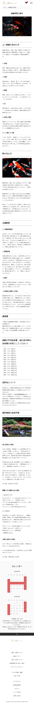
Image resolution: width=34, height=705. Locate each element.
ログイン (17, 688)
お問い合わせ (17, 695)
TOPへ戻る (17, 634)
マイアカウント (17, 681)
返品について (17, 656)
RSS (15, 676)
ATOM (18, 676)
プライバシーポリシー (17, 667)
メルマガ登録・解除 (17, 672)
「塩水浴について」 (7, 532)
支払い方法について (17, 659)
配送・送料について (17, 652)
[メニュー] (31, 3)
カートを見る (17, 692)
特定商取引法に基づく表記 (17, 663)
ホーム (5, 7)
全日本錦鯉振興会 (19, 394)
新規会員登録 (17, 685)
